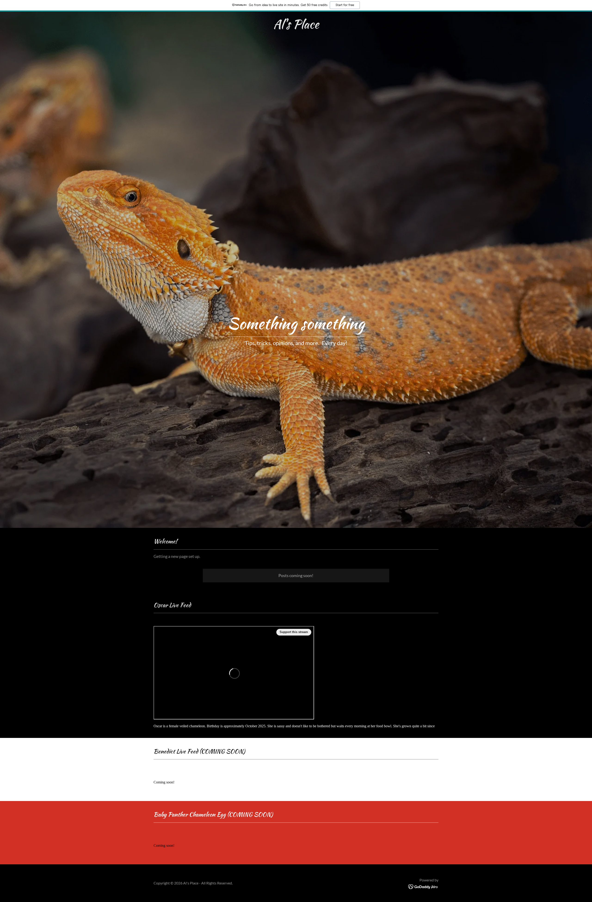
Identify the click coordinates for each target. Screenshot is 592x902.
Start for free (345, 5)
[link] (296, 26)
